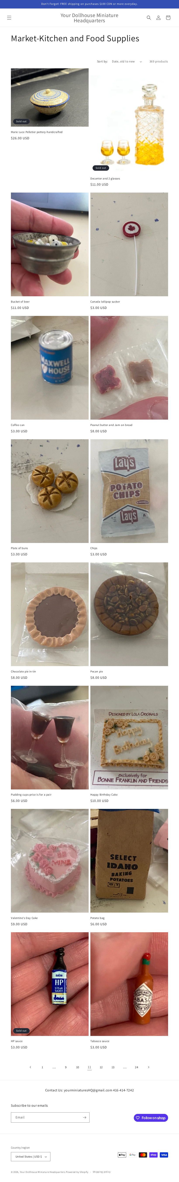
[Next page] (148, 1067)
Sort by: (102, 61)
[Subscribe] (84, 1117)
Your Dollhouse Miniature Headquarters (42, 1171)
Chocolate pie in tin (23, 671)
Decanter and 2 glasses (105, 178)
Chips (93, 548)
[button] (9, 17)
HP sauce (17, 1041)
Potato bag (97, 918)
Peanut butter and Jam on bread (111, 425)
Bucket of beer (20, 301)
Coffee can (18, 425)
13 (113, 1067)
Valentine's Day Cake (24, 918)
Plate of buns (19, 548)
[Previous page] (30, 1067)
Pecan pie (96, 671)
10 (77, 1067)
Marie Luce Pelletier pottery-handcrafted (37, 132)
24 (136, 1067)
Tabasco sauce (99, 1041)
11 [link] (89, 1067)
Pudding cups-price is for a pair (31, 794)
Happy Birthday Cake (103, 794)
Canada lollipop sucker (105, 301)
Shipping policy (102, 1171)
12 (101, 1067)
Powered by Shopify (77, 1171)
